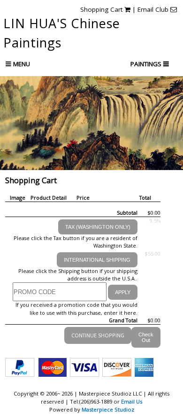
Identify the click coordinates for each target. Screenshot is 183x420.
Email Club (153, 9)
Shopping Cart (102, 9)
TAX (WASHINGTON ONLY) (97, 227)
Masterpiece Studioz (108, 409)
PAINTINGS (146, 64)
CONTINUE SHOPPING (97, 335)
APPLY (122, 292)
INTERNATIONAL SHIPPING (97, 260)
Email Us (131, 401)
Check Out (145, 337)
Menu (20, 64)
